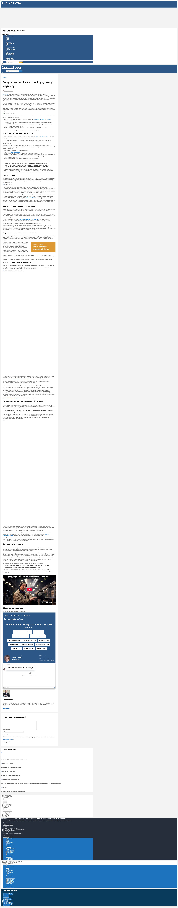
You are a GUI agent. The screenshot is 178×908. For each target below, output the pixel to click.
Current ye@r (6, 742)
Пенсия (7, 38)
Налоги (7, 39)
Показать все (6, 708)
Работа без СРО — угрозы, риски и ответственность (14, 759)
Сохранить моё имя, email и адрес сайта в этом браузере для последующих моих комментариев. (29, 737)
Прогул (7, 48)
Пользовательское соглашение (10, 828)
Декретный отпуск (10, 47)
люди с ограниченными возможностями (28, 219)
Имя (4, 731)
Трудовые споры (10, 53)
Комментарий (6, 729)
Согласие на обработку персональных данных (14, 829)
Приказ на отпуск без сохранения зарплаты (14, 611)
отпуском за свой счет (41, 136)
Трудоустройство (10, 54)
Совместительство (10, 49)
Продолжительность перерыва (11, 398)
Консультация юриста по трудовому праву (14, 30)
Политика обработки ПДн (9, 830)
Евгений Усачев (8, 91)
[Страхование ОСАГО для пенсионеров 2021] (7, 763)
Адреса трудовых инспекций (10, 31)
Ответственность (10, 43)
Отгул (7, 37)
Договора (8, 45)
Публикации (6, 34)
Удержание (8, 57)
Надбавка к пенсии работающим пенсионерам (13, 791)
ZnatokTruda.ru (4, 818)
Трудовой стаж (9, 52)
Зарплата (8, 42)
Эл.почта (5, 734)
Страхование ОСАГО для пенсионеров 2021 (12, 767)
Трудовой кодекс (10, 35)
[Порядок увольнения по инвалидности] (8, 771)
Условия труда (9, 58)
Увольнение (8, 55)
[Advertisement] (89, 18)
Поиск (21, 62)
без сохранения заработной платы (42, 119)
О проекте (5, 822)
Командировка (9, 40)
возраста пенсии (15, 152)
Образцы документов (8, 33)
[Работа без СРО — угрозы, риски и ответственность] (3, 755)
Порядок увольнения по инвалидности (10, 775)
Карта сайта (6, 831)
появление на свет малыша (20, 379)
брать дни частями (31, 197)
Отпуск (7, 44)
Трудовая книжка (10, 50)
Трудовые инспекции (8, 824)
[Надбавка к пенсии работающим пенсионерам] (4, 787)
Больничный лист (10, 59)
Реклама (5, 826)
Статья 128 (5, 94)
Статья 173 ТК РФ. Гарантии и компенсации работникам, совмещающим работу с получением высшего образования (31, 783)
